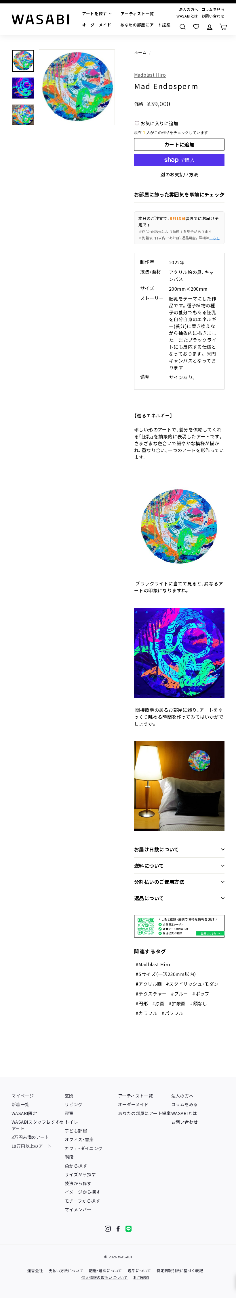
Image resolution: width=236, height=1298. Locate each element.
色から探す (76, 1166)
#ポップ (201, 993)
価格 (139, 104)
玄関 (69, 1096)
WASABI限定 (24, 1113)
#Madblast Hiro (153, 964)
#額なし (198, 1003)
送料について (149, 865)
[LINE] (128, 1229)
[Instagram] (108, 1229)
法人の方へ (188, 9)
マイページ (23, 1096)
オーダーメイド (133, 1104)
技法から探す (78, 1183)
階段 (69, 1157)
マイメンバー (78, 1209)
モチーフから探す (82, 1201)
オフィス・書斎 (79, 1139)
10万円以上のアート (32, 1146)
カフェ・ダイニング (84, 1148)
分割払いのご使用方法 (159, 881)
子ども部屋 (76, 1131)
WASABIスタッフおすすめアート (38, 1125)
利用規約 (141, 1277)
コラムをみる (184, 1104)
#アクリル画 (149, 983)
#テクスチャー (151, 993)
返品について (149, 898)
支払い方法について (66, 1270)
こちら (214, 237)
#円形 (142, 1003)
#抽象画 (177, 1003)
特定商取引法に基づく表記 (180, 1270)
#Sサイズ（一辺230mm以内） (166, 974)
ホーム (140, 52)
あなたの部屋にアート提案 (144, 1113)
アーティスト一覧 (135, 1096)
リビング (74, 1104)
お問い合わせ (212, 16)
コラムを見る (212, 9)
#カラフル (146, 1013)
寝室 (69, 1113)
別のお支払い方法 (179, 174)
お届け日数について (156, 849)
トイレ (71, 1122)
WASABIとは (187, 16)
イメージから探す (82, 1192)
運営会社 (35, 1270)
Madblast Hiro (150, 74)
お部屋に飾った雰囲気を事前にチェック (179, 194)
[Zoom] (77, 87)
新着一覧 (20, 1104)
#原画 (158, 1003)
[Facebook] (118, 1229)
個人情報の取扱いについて (104, 1277)
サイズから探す (80, 1174)
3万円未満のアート (30, 1137)
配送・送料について (105, 1270)
